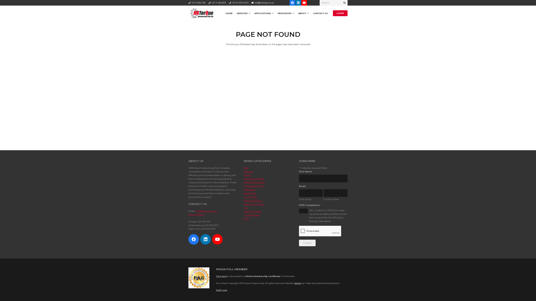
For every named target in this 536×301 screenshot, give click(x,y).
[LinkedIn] (298, 3)
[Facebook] (292, 3)
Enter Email (305, 199)
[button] (249, 13)
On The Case (250, 197)
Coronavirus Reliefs (254, 179)
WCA (246, 218)
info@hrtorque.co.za (206, 211)
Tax (245, 208)
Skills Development (254, 204)
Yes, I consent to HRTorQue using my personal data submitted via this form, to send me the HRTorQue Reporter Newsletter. (328, 216)
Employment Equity (254, 182)
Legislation (249, 189)
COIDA (247, 175)
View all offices (196, 214)
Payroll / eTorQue (253, 200)
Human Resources (254, 186)
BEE (246, 168)
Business (248, 171)
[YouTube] (304, 3)
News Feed (250, 193)
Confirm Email (331, 199)
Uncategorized (252, 215)
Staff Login (221, 290)
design (297, 283)
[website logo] (201, 13)
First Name (306, 171)
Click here (221, 276)
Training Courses (252, 211)
